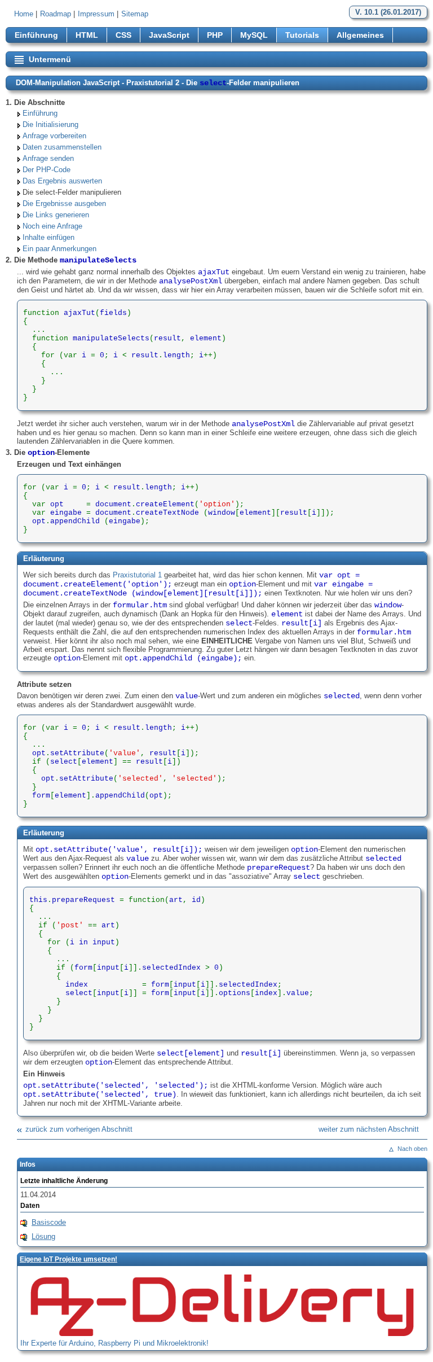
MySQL (254, 35)
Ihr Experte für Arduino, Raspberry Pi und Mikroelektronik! (114, 1343)
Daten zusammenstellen (62, 147)
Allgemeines (360, 35)
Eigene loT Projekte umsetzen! (68, 1259)
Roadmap (55, 14)
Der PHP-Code (46, 169)
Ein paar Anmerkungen (59, 248)
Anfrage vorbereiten (54, 136)
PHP (215, 35)
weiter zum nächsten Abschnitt (369, 1129)
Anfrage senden (48, 158)
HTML (87, 35)
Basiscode (49, 1222)
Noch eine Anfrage (52, 226)
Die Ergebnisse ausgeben (64, 203)
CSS (123, 35)
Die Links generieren (56, 215)
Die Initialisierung (50, 124)
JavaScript (169, 35)
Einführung (36, 35)
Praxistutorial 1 (137, 575)
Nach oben (412, 1148)
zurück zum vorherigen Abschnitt (78, 1129)
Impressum (96, 14)
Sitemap (134, 14)
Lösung (43, 1236)
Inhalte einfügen (48, 237)
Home (23, 14)
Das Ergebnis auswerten (62, 181)
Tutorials (302, 35)
